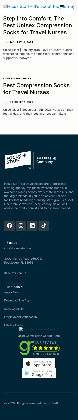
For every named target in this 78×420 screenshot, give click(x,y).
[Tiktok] (43, 226)
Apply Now (11, 292)
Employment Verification (20, 317)
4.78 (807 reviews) (45, 353)
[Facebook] (9, 226)
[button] (39, 363)
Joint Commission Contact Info (39, 335)
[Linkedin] (32, 226)
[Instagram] (21, 226)
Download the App (17, 300)
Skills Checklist (14, 308)
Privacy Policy (13, 325)
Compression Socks (17, 78)
